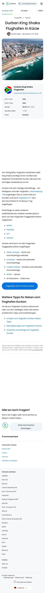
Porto (3, 554)
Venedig (5, 531)
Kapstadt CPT (25, 198)
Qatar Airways (12, 252)
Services (5, 457)
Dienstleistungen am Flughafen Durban (24, 325)
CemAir (9, 238)
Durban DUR (7, 10)
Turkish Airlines (13, 267)
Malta (4, 527)
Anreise (24, 10)
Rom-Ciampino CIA (9, 507)
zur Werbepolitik (37, 350)
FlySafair (10, 229)
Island (4, 535)
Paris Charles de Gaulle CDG (12, 519)
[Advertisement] (22, 144)
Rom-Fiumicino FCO (9, 491)
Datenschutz (19, 577)
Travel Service (7, 515)
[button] (3, 4)
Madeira (5, 523)
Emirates (10, 259)
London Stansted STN (9, 488)
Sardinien (5, 495)
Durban (28, 18)
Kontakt (4, 568)
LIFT (8, 233)
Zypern (4, 546)
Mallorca (5, 550)
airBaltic (5, 476)
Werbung (29, 577)
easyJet (4, 503)
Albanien (5, 538)
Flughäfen (18, 18)
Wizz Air (4, 511)
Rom (3, 542)
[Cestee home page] (11, 3)
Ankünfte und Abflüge (9, 461)
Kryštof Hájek (16, 34)
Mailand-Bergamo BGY (10, 499)
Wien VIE (5, 480)
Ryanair (4, 484)
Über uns (5, 564)
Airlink (9, 225)
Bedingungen (9, 577)
